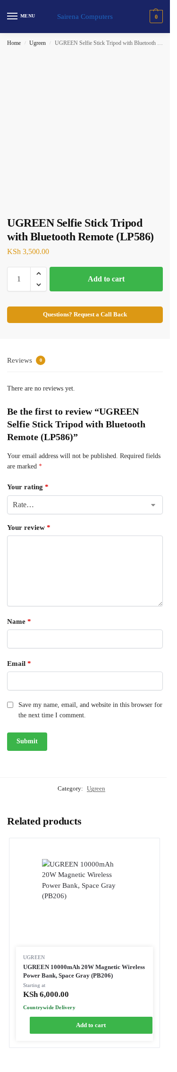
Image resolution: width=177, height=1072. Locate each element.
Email (19, 663)
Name (19, 621)
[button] (155, 16)
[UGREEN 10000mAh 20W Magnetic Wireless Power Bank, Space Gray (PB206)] (84, 903)
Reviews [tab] (24, 360)
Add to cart (106, 279)
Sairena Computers (85, 16)
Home (14, 43)
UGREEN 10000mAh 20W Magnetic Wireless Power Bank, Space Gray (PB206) (84, 971)
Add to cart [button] (91, 1025)
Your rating (28, 487)
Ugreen (37, 43)
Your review (29, 527)
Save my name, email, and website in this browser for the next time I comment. (90, 710)
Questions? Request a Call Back (85, 314)
